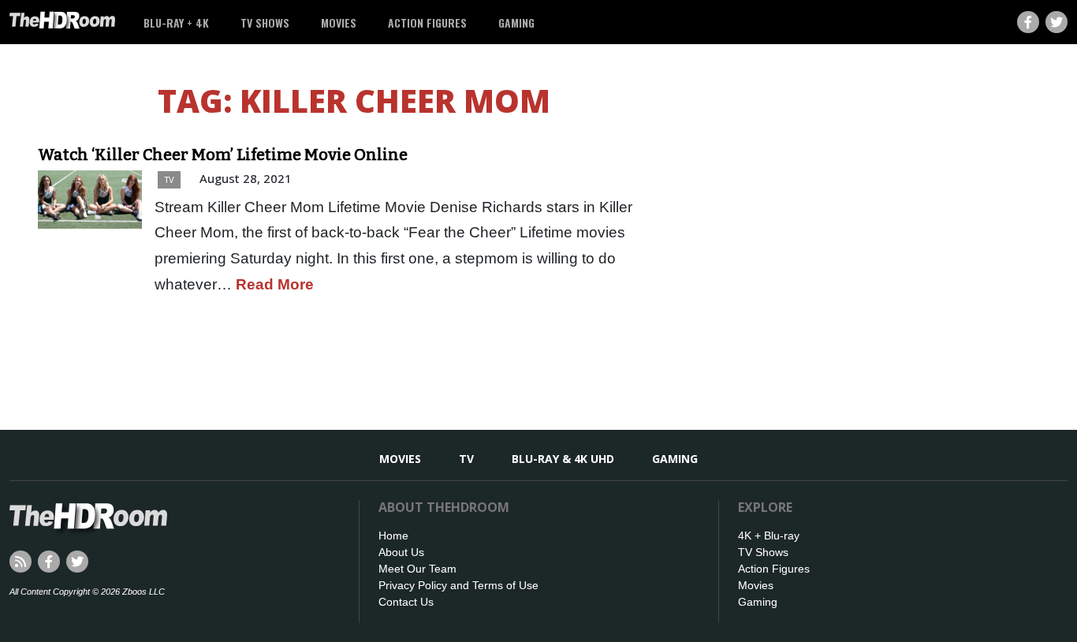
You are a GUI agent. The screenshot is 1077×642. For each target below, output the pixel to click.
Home (393, 535)
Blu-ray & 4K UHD (563, 458)
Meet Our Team (417, 568)
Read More (275, 284)
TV (169, 179)
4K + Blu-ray (768, 535)
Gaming (516, 22)
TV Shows (264, 22)
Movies (338, 22)
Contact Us (406, 601)
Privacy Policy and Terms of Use (458, 585)
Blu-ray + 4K (176, 22)
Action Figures (427, 22)
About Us (401, 552)
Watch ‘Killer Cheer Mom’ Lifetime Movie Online (223, 154)
